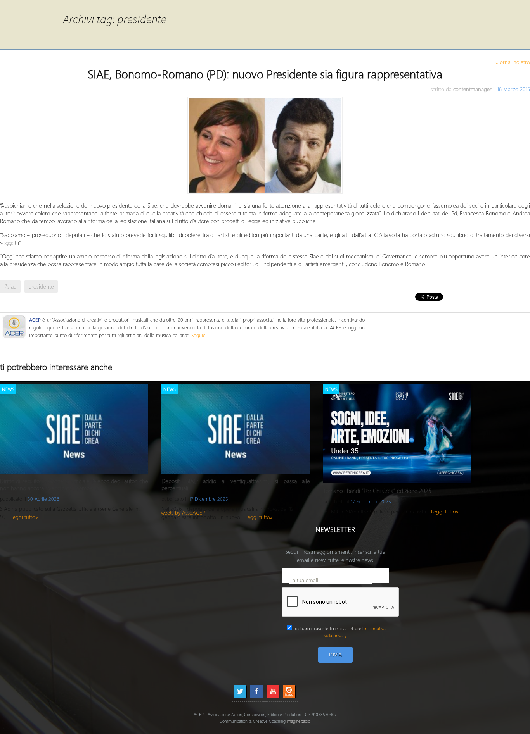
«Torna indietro (512, 61)
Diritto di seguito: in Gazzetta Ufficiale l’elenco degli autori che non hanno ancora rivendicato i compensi (74, 484)
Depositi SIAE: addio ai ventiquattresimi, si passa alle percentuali (235, 484)
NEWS (8, 389)
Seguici (198, 335)
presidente (41, 286)
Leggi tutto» (24, 516)
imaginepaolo (298, 721)
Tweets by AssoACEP (182, 512)
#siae (10, 286)
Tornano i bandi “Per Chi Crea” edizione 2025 (377, 491)
